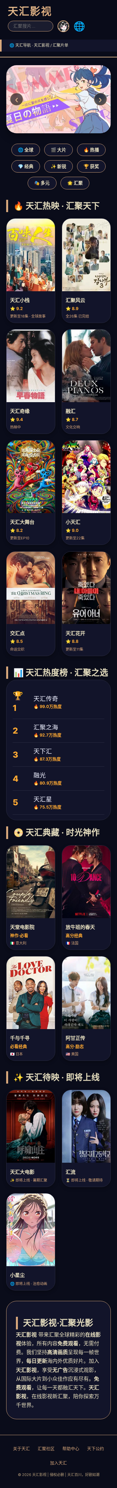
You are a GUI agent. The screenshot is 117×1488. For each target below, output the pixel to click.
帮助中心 (70, 1448)
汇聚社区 (46, 1448)
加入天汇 (58, 1462)
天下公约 (95, 1448)
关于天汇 (21, 1448)
